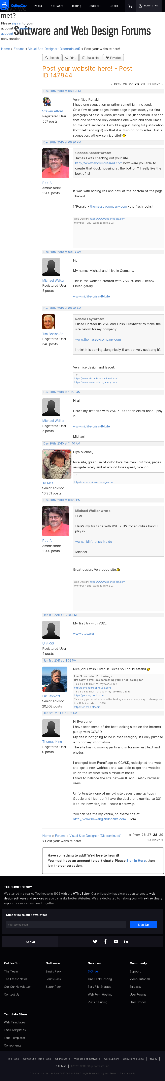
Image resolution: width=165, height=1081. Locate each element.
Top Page (13, 1058)
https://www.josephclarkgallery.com (95, 382)
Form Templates (15, 1037)
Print (72, 57)
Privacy (152, 1058)
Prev (117, 84)
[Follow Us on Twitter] (95, 941)
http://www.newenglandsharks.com (99, 819)
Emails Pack (53, 971)
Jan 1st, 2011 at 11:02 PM (59, 660)
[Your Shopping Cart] (130, 6)
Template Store (15, 1014)
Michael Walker (53, 280)
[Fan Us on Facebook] (105, 941)
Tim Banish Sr (52, 334)
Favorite (115, 57)
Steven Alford (52, 111)
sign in (17, 23)
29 (143, 84)
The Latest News (15, 979)
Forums (19, 49)
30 (148, 84)
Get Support (111, 1058)
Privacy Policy (96, 1073)
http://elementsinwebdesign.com (93, 482)
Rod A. (47, 183)
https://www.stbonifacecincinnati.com (96, 378)
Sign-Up (143, 924)
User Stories (138, 1002)
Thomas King (52, 742)
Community (138, 963)
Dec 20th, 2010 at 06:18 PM (62, 91)
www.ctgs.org (83, 633)
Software (57, 5)
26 (125, 84)
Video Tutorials (140, 979)
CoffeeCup (12, 963)
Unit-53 (48, 643)
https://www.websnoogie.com (107, 218)
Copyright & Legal (133, 1058)
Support (95, 5)
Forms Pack (53, 979)
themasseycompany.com (108, 206)
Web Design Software (87, 1058)
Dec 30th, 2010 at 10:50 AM (61, 392)
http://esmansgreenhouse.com (92, 687)
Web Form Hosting (100, 994)
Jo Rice (48, 483)
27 (131, 84)
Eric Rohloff (51, 696)
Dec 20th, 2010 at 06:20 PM (62, 142)
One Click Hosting (100, 979)
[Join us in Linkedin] (126, 941)
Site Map (61, 1066)
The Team (11, 971)
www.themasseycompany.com (98, 339)
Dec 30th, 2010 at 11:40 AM (61, 443)
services (38, 898)
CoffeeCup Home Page (37, 1058)
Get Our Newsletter (17, 986)
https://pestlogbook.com (89, 695)
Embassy (135, 986)
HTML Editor (81, 893)
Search (53, 57)
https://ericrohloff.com (87, 706)
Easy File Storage (99, 986)
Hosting (76, 5)
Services (94, 963)
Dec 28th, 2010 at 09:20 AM (62, 308)
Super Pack (53, 986)
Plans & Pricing (97, 1002)
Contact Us (11, 994)
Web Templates (14, 1022)
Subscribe (92, 57)
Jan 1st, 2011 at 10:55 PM (60, 614)
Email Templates (15, 1030)
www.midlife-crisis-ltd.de (91, 296)
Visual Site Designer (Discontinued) (54, 49)
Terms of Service (119, 1073)
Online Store (62, 1058)
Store (114, 5)
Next (156, 84)
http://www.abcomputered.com (98, 163)
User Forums (138, 994)
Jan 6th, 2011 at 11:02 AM (60, 713)
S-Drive (93, 971)
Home (5, 49)
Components (12, 1045)
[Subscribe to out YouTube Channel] (116, 941)
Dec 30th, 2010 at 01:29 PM (61, 500)
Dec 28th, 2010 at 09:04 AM (62, 252)
